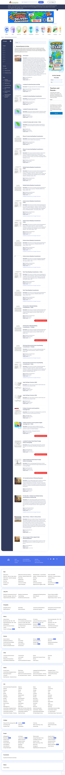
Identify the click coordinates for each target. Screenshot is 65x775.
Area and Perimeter (53, 582)
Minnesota (50, 695)
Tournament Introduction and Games (10, 757)
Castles (4, 627)
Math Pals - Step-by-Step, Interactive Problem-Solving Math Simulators (17, 576)
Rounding (35, 577)
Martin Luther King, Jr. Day (38, 724)
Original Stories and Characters (9, 597)
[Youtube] (53, 559)
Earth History (52, 639)
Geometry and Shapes (37, 582)
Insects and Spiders (37, 640)
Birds (19, 639)
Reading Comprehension (23, 594)
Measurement (21, 581)
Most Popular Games (7, 673)
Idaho (4, 691)
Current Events (21, 655)
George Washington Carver (38, 737)
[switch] (10, 41)
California (20, 688)
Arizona (49, 686)
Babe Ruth (20, 746)
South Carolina (6, 703)
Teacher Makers (6, 767)
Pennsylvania (35, 701)
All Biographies (6, 624)
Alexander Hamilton (52, 741)
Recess (34, 658)
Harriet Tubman (51, 746)
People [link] (49, 34)
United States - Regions (37, 709)
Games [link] (6, 34)
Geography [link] (31, 34)
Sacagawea (35, 746)
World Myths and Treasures (53, 625)
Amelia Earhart (6, 741)
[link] (6, 29)
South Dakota (20, 703)
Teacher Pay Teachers (27, 560)
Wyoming (50, 706)
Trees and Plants (21, 643)
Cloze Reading (21, 596)
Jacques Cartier (6, 739)
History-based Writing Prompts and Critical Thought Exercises (45, 627)
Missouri (19, 696)
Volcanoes (36, 643)
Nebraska (50, 696)
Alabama (20, 686)
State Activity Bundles (37, 708)
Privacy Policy (37, 560)
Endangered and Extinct (8, 640)
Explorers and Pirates (22, 619)
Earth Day (21, 723)
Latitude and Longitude (37, 609)
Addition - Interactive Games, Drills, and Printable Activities (44, 576)
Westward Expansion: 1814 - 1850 (9, 622)
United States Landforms (23, 711)
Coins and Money (51, 577)
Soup (49, 658)
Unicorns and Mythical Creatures (24, 660)
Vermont (19, 704)
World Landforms (6, 609)
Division (34, 579)
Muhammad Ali (36, 736)
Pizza (49, 657)
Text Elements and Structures (23, 597)
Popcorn (20, 658)
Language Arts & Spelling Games (39, 594)
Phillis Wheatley (21, 747)
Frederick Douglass (51, 739)
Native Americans (51, 624)
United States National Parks (38, 711)
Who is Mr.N (17, 560)
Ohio (49, 700)
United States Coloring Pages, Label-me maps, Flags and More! (30, 709)
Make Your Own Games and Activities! (26, 673)
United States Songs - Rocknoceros (55, 713)
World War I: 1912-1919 (52, 622)
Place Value (20, 577)
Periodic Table (36, 642)
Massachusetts (21, 695)
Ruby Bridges (52, 737)
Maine (49, 693)
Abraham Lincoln (51, 742)
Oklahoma (5, 701)
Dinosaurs (36, 639)
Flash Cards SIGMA (51, 574)
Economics (36, 624)
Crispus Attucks (22, 737)
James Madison (6, 744)
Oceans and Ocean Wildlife (8, 642)
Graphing (35, 581)
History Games (6, 619)
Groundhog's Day (6, 724)
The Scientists (21, 645)
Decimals (5, 581)
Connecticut (50, 688)
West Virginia (20, 706)
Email (51, 99)
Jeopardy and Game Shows (53, 672)
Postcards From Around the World (54, 607)
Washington (50, 704)
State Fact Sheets (21, 713)
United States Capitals (52, 709)
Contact (16, 562)
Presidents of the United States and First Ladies (27, 624)
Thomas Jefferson (6, 742)
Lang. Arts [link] (19, 34)
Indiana (34, 691)
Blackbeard (7, 737)
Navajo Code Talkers (53, 744)
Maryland (5, 695)
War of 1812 (50, 620)
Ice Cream (5, 657)
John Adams (20, 736)
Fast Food (50, 655)
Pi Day (49, 726)
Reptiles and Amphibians (53, 642)
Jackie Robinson (6, 746)
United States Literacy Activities (9, 709)
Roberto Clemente (21, 739)
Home (2, 37)
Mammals (50, 640)
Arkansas (5, 688)
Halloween (20, 724)
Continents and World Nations (39, 607)
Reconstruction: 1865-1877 (38, 622)
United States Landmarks (8, 711)
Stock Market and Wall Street (8, 660)
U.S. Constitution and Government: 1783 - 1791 (27, 620)
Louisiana (35, 693)
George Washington (7, 747)
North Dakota (35, 700)
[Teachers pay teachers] (57, 559)
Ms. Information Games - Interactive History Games (28, 675)
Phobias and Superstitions (8, 658)
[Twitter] (50, 559)
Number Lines (6, 582)
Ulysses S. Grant (36, 741)
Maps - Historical (21, 627)
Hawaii (49, 690)
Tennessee (35, 703)
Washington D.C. (6, 706)
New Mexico (50, 698)
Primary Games (6, 670)
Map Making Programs (52, 609)
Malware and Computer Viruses (39, 657)
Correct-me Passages (8, 629)
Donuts (34, 655)
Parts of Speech (36, 596)
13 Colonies (35, 619)
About (16, 559)
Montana (34, 696)
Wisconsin (35, 706)
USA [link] (43, 34)
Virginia (34, 704)
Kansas (4, 693)
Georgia (34, 690)
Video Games (35, 660)
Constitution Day (51, 723)
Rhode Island (50, 701)
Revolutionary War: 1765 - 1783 (9, 620)
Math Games (5, 574)
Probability (5, 584)
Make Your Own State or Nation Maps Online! (28, 708)
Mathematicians (51, 584)
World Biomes (50, 643)
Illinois (19, 691)
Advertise (36, 559)
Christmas (5, 675)
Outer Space (20, 642)
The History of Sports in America (39, 625)
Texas (49, 703)
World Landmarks (21, 609)
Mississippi (5, 696)
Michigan (35, 695)
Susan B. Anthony (51, 736)
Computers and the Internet (8, 655)
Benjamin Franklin (21, 741)
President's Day (6, 726)
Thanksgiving (20, 726)
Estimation (50, 581)
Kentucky (20, 693)
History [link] (25, 34)
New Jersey (35, 698)
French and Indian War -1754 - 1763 (54, 619)
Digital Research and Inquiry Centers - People (43, 747)
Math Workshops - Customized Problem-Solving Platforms (44, 574)
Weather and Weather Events (8, 645)
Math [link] (13, 34)
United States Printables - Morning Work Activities (12, 713)
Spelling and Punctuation (53, 596)
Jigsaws (49, 675)
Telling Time (5, 579)
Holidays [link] (55, 34)
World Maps (20, 607)
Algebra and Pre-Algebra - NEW (39, 584)
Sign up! (56, 113)
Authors (34, 597)
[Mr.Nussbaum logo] (13, 2)
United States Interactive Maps (54, 708)
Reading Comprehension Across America (12, 594)
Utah (4, 704)
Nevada (4, 698)
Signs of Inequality (21, 584)
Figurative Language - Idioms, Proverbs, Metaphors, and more (15, 596)
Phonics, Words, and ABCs (53, 594)
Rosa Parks (20, 744)
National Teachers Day (52, 724)
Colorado (35, 688)
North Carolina (21, 700)
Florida (19, 690)
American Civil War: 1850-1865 (24, 622)
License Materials (26, 559)
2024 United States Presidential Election (12, 686)
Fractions (50, 579)
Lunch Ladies (20, 657)
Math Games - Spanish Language (9, 577)
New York (5, 700)
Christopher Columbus (37, 739)
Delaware (5, 690)
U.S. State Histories (22, 625)
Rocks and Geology (7, 643)
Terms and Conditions (39, 562)
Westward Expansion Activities (11, 37)
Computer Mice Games (52, 673)
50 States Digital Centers (38, 713)
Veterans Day (35, 726)
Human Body (20, 640)
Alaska (34, 686)
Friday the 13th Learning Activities (11, 723)
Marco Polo (35, 744)
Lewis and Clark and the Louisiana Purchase (41, 620)
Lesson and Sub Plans (52, 627)
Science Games (6, 639)
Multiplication (20, 579)
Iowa (49, 691)
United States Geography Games (9, 672)
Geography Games (7, 607)
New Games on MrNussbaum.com (39, 675)
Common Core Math (22, 582)
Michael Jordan (21, 742)
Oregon (19, 701)
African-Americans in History (8, 625)
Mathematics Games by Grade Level (26, 574)
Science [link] (37, 34)
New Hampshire (21, 698)
